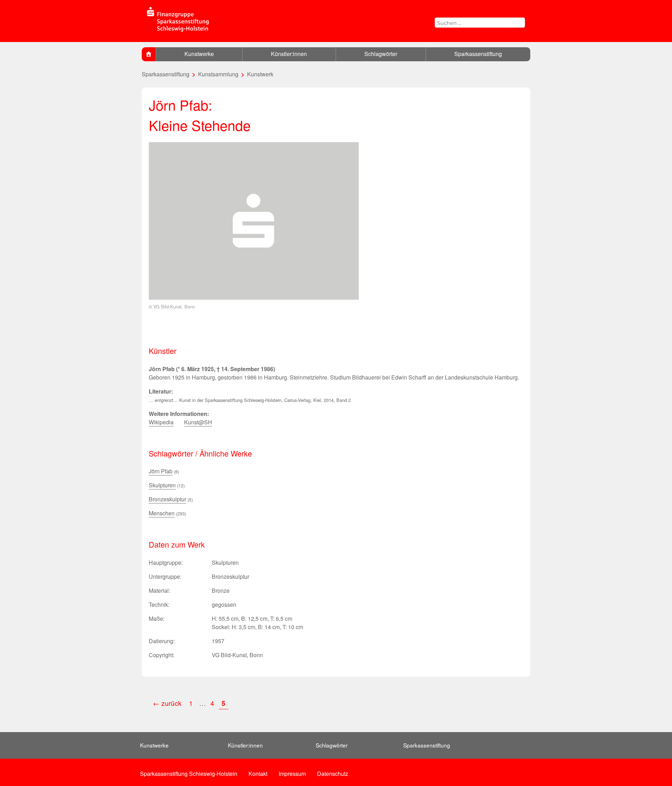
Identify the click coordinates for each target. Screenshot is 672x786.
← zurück (167, 703)
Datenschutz (332, 774)
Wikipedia (161, 422)
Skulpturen (162, 485)
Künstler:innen (289, 54)
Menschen (162, 513)
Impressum (292, 774)
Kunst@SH (198, 422)
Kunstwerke (199, 54)
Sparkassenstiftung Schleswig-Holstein (188, 774)
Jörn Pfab (161, 471)
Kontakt (257, 774)
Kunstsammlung (218, 74)
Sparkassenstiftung (478, 54)
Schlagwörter (380, 54)
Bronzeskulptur (167, 499)
